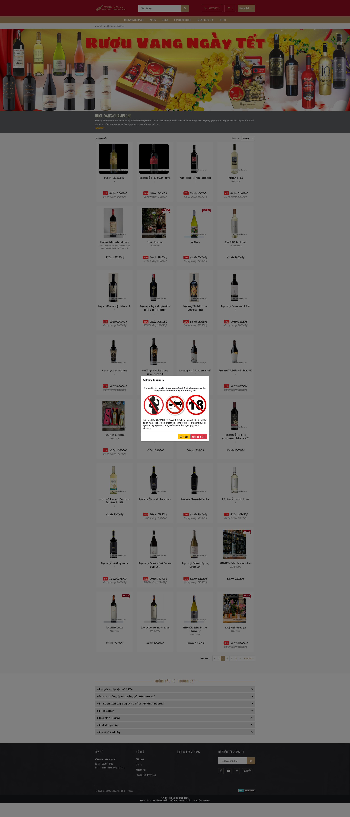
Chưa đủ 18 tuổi (198, 436)
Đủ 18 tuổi (184, 436)
